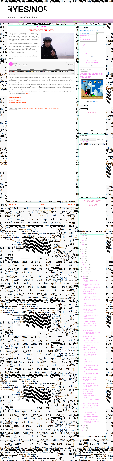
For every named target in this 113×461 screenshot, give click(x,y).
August (85, 274)
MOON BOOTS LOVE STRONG (91, 403)
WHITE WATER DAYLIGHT (90, 383)
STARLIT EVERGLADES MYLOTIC (89, 362)
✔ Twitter (83, 46)
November (86, 267)
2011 (83, 433)
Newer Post (12, 204)
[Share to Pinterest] (16, 109)
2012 (83, 430)
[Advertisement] (92, 170)
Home (21, 21)
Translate (85, 141)
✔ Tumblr (83, 52)
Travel (40, 21)
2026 (83, 235)
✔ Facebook (83, 48)
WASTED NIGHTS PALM (89, 377)
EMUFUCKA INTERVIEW (89, 412)
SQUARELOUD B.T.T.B (89, 347)
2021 (83, 244)
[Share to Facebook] (14, 109)
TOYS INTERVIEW (88, 313)
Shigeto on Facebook (15, 97)
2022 (83, 242)
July (84, 276)
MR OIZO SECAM (87, 407)
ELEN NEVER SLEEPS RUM (90, 417)
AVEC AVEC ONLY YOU (89, 338)
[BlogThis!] (11, 109)
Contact (91, 21)
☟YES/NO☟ (28, 9)
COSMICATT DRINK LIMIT (90, 328)
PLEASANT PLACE (76, 21)
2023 (83, 240)
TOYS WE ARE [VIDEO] (89, 321)
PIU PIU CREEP (87, 367)
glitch (46, 108)
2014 (83, 260)
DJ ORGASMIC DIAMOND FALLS (91, 343)
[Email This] (9, 109)
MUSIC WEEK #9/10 (88, 330)
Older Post (71, 204)
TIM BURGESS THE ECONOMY (91, 299)
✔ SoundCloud (84, 54)
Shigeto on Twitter (15, 100)
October (85, 269)
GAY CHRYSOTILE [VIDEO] (90, 293)
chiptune (29, 108)
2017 (83, 253)
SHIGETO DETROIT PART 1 (90, 340)
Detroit (35, 108)
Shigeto (54, 108)
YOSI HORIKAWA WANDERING (91, 365)
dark (32, 108)
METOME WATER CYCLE (89, 336)
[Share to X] (12, 109)
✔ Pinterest (83, 50)
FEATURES (61, 21)
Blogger (59, 449)
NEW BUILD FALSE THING (90, 345)
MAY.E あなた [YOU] (88, 389)
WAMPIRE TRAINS (88, 391)
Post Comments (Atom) (45, 210)
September (86, 271)
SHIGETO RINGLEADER (89, 323)
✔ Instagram (84, 44)
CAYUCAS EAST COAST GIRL (91, 405)
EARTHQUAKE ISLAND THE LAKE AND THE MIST (90, 374)
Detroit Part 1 (41, 108)
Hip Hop (50, 108)
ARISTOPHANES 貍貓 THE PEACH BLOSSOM (90, 355)
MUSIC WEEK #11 (87, 291)
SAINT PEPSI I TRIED (88, 414)
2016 (83, 256)
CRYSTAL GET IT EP (88, 319)
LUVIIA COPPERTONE (89, 352)
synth (58, 108)
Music (49, 21)
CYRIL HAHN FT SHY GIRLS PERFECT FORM (90, 310)
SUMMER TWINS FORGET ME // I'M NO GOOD (91, 422)
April (84, 428)
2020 (83, 247)
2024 (83, 238)
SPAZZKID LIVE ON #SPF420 (90, 410)
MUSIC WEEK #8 (87, 393)
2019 (83, 249)
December (86, 265)
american (24, 108)
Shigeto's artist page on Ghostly (18, 102)
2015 (83, 258)
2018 (83, 251)
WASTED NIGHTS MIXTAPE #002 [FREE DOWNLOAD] (92, 288)
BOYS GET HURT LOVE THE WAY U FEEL (90, 296)
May (84, 425)
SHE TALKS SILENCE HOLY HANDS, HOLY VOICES (90, 306)
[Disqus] (42, 133)
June (84, 278)
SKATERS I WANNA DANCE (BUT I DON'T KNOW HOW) (91, 333)
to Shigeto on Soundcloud (16, 99)
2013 (83, 263)
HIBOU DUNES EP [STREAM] (90, 349)
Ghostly (28, 93)
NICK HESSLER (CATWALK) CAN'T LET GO (90, 386)
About (30, 21)
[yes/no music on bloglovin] (92, 102)
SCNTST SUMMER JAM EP (90, 419)
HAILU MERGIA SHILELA (89, 325)
